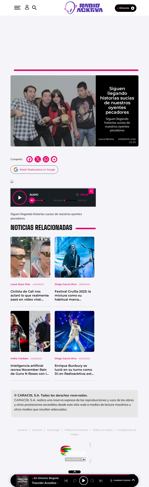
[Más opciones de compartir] (91, 191)
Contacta (22, 429)
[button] (17, 7)
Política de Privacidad (76, 429)
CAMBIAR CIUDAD (122, 480)
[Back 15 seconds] (75, 480)
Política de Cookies (102, 429)
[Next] (101, 480)
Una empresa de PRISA (74, 450)
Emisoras (37, 429)
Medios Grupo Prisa (75, 459)
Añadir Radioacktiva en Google (37, 169)
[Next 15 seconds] (92, 480)
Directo (124, 8)
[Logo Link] (85, 7)
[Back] (66, 480)
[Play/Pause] (83, 480)
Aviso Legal (53, 429)
